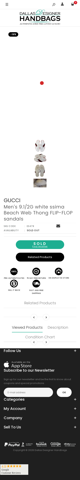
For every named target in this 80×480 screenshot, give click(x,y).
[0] (72, 4)
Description (58, 327)
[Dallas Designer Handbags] (40, 17)
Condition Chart (40, 337)
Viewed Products (27, 327)
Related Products (40, 257)
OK (64, 392)
